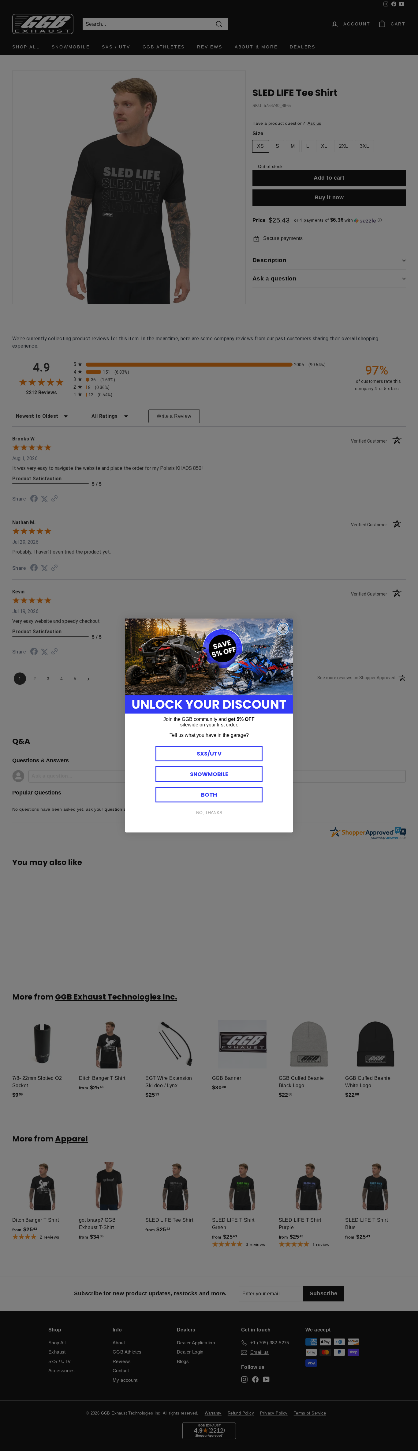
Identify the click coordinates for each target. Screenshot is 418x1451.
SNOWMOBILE (209, 774)
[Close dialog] (283, 628)
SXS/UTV (209, 753)
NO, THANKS (209, 812)
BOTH (209, 794)
